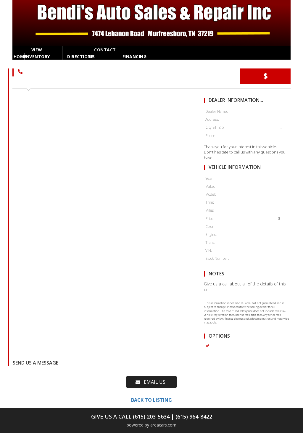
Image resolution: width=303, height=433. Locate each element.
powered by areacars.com (151, 425)
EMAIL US (152, 382)
